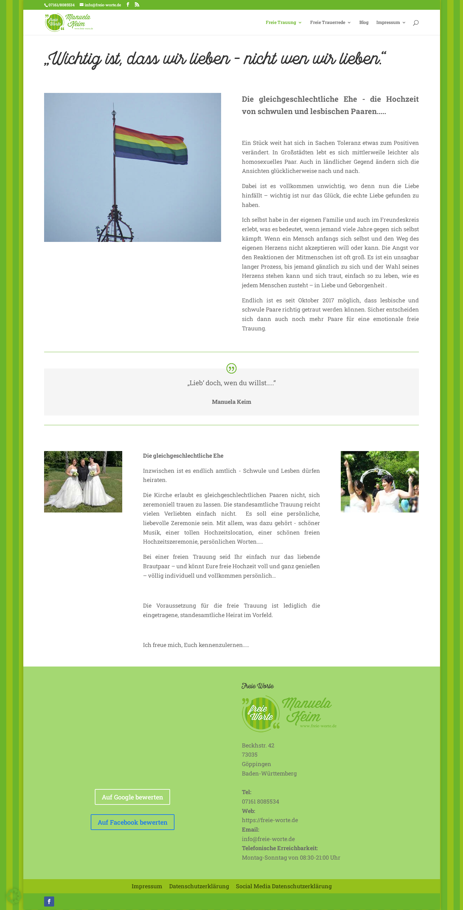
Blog (364, 22)
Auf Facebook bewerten (133, 822)
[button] (14, 896)
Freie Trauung (281, 22)
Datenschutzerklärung (199, 886)
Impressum (388, 22)
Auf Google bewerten (132, 797)
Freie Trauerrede (327, 22)
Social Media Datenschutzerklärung (284, 886)
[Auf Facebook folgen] (49, 901)
